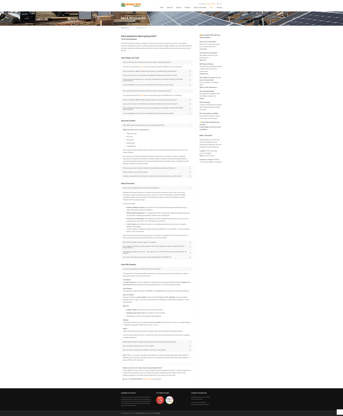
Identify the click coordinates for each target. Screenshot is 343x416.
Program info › (204, 74)
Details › (202, 98)
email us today (147, 379)
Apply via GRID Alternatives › (209, 87)
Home (162, 7)
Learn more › (203, 49)
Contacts (219, 7)
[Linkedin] (218, 4)
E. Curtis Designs (156, 413)
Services (179, 7)
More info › (203, 60)
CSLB (142, 67)
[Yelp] (221, 4)
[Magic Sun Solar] (131, 5)
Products (187, 7)
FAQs (211, 7)
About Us (170, 7)
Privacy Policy (139, 413)
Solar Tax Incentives (200, 7)
